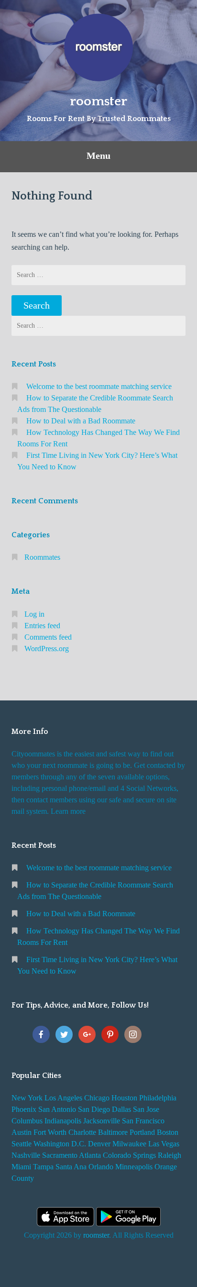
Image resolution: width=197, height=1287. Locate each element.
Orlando (100, 1167)
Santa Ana (71, 1167)
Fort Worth (49, 1132)
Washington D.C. (59, 1144)
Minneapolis (134, 1167)
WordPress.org (46, 648)
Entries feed (42, 625)
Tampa (43, 1167)
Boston (167, 1132)
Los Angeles (63, 1098)
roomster (98, 101)
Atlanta (90, 1155)
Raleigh (169, 1155)
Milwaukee (129, 1144)
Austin (21, 1132)
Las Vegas (163, 1144)
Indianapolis (62, 1121)
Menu (98, 155)
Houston (124, 1098)
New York (27, 1098)
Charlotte (82, 1132)
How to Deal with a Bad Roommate (80, 421)
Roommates (42, 557)
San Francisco (143, 1121)
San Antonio (57, 1109)
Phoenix (23, 1109)
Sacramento (59, 1155)
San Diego (94, 1109)
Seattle (21, 1144)
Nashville (25, 1155)
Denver (99, 1144)
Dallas (121, 1109)
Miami (21, 1167)
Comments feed (48, 637)
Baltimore (113, 1132)
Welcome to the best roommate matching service (99, 386)
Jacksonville (101, 1121)
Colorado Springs (129, 1155)
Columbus (27, 1121)
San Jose (146, 1109)
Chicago (96, 1098)
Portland (142, 1132)
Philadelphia (157, 1098)
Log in (34, 614)
